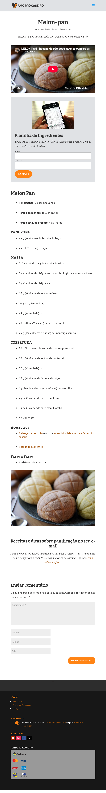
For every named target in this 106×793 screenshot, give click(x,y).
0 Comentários (65, 29)
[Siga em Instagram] (18, 738)
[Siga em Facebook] (24, 738)
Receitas (55, 29)
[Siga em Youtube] (13, 738)
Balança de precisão (31, 433)
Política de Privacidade (22, 705)
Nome (17, 151)
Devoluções (17, 701)
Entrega (16, 708)
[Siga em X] (29, 738)
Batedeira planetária (31, 447)
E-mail (18, 161)
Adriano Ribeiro (44, 29)
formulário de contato (55, 722)
